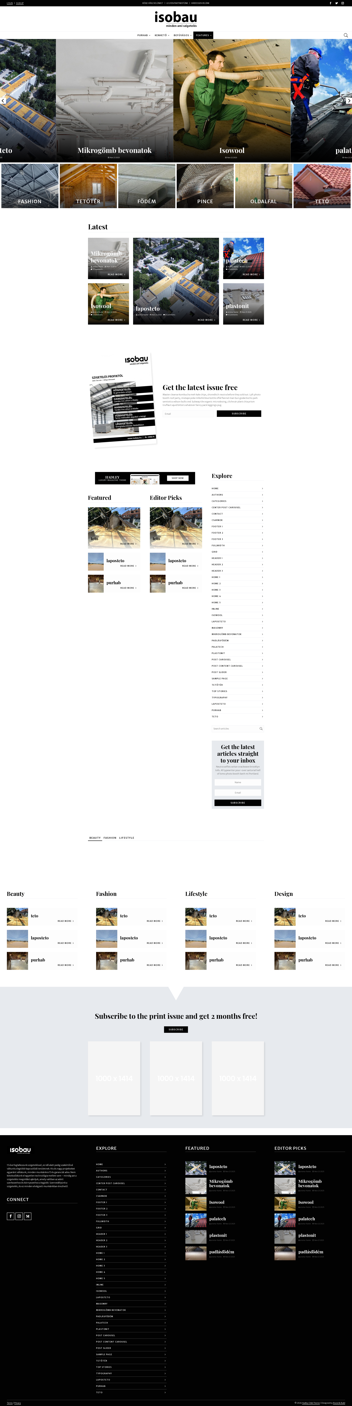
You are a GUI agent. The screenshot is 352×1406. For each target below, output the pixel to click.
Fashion (110, 837)
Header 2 (217, 564)
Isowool (101, 305)
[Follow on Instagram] (342, 3)
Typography (220, 697)
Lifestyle (126, 837)
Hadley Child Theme (311, 1403)
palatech (44, 150)
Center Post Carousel (226, 507)
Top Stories (219, 691)
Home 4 (216, 596)
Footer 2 (217, 533)
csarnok (217, 520)
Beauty (95, 837)
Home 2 (216, 583)
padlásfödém (279, 150)
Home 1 (216, 577)
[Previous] (3, 101)
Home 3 (216, 590)
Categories (219, 501)
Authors (217, 495)
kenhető (161, 35)
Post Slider (219, 672)
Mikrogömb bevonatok (106, 256)
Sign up (20, 3)
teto (94, 538)
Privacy (17, 1403)
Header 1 (217, 558)
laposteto (148, 308)
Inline (215, 609)
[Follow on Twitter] (336, 3)
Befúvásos (181, 35)
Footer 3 (217, 539)
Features (202, 35)
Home (215, 488)
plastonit (161, 150)
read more (205, 320)
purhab (143, 35)
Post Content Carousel (227, 666)
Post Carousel (221, 659)
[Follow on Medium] (27, 1216)
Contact (217, 514)
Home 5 (216, 602)
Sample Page (220, 678)
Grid (215, 552)
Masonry (217, 628)
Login (10, 3)
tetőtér (217, 685)
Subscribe (176, 1029)
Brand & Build (339, 1403)
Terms (10, 1403)
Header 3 (217, 571)
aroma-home (143, 315)
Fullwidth (218, 545)
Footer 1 (217, 526)
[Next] (349, 101)
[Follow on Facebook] (330, 3)
